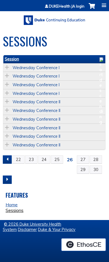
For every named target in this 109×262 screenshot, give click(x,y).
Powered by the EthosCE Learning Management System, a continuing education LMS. (83, 244)
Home (12, 204)
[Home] (54, 18)
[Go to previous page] (7, 159)
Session (12, 59)
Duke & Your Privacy (56, 229)
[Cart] (92, 8)
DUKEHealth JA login (66, 6)
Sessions (14, 210)
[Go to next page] (7, 180)
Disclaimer (27, 229)
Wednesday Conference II (36, 101)
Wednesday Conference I (36, 67)
